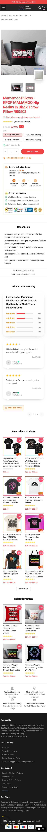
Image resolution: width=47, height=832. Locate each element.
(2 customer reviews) (22, 122)
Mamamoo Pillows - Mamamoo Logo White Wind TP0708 (34, 667)
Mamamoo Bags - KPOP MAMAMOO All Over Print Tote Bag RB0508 (34, 573)
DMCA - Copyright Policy (11, 758)
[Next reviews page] (41, 414)
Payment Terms (8, 777)
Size (4, 131)
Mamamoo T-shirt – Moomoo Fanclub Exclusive (32, 536)
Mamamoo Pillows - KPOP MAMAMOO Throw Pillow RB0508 (11, 667)
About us (5, 747)
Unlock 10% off (5, 821)
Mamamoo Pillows (9, 19)
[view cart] (43, 7)
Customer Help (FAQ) (10, 787)
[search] (39, 7)
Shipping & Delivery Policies (12, 773)
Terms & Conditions (9, 751)
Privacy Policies (8, 754)
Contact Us (6, 784)
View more (23, 589)
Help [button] (42, 829)
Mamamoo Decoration (19, 15)
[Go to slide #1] (17, 87)
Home (3, 15)
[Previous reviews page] (29, 414)
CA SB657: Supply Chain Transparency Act (18, 762)
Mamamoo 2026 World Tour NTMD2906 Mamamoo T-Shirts (12, 536)
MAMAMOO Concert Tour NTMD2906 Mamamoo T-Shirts (11, 500)
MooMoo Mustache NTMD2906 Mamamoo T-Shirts (34, 500)
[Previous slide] (5, 52)
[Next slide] (42, 52)
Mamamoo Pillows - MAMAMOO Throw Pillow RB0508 (32, 628)
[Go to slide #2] (30, 87)
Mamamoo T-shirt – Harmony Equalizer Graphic (10, 573)
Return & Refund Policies (11, 780)
